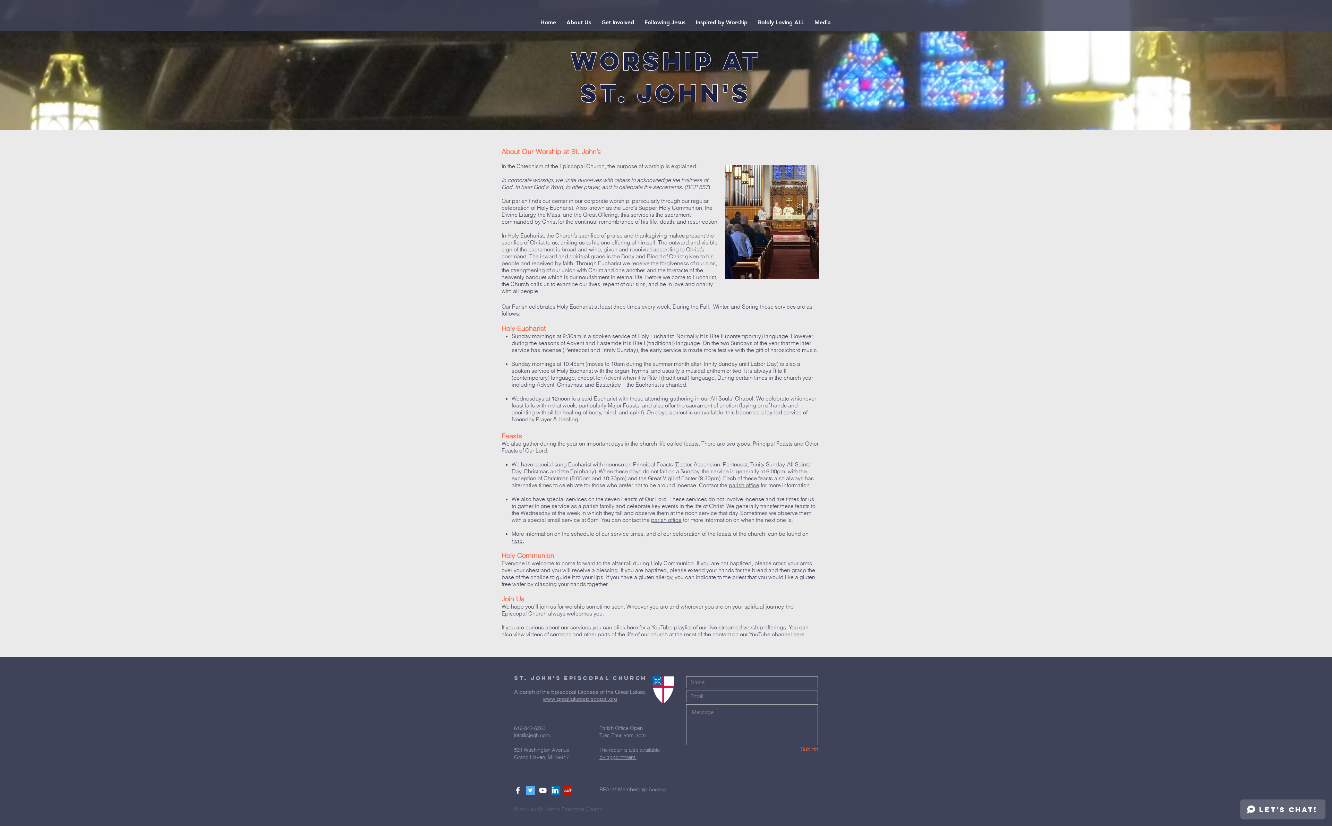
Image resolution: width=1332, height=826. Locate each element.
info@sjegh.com (532, 735)
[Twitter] (530, 790)
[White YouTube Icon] (542, 790)
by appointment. (618, 757)
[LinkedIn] (555, 790)
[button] (578, 22)
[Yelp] (567, 790)
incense (614, 464)
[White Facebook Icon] (517, 790)
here (517, 540)
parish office (744, 485)
